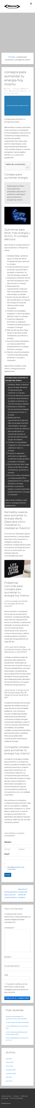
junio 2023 (9, 1081)
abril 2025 (9, 1058)
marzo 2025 (9, 1062)
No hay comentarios (11, 93)
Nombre (7, 849)
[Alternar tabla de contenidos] (26, 167)
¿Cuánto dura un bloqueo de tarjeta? (17, 1022)
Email (7, 854)
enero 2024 (9, 1066)
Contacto (16, 1096)
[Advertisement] (17, 31)
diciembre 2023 (11, 1070)
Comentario (9, 928)
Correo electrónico (11, 966)
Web (6, 975)
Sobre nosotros (6, 1096)
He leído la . (15, 868)
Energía (24, 91)
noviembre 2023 (11, 1073)
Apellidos (21, 849)
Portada (11, 57)
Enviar (7, 875)
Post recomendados (16, 1098)
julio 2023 (9, 1077)
